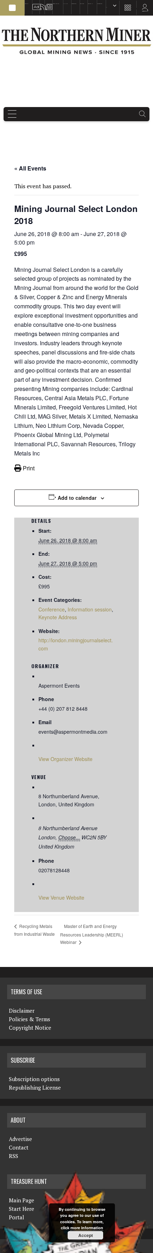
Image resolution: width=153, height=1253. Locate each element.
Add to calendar (77, 497)
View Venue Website (61, 897)
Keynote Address (57, 617)
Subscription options (34, 1079)
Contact (18, 1147)
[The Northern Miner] (76, 40)
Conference (51, 609)
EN (135, 9)
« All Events (30, 168)
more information (86, 1227)
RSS (13, 1155)
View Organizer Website (65, 758)
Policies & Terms (29, 1019)
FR (144, 9)
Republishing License (35, 1087)
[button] (12, 8)
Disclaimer (22, 1010)
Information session (90, 609)
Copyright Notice (30, 1027)
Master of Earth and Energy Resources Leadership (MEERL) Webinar (91, 934)
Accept (85, 1235)
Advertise (20, 1138)
